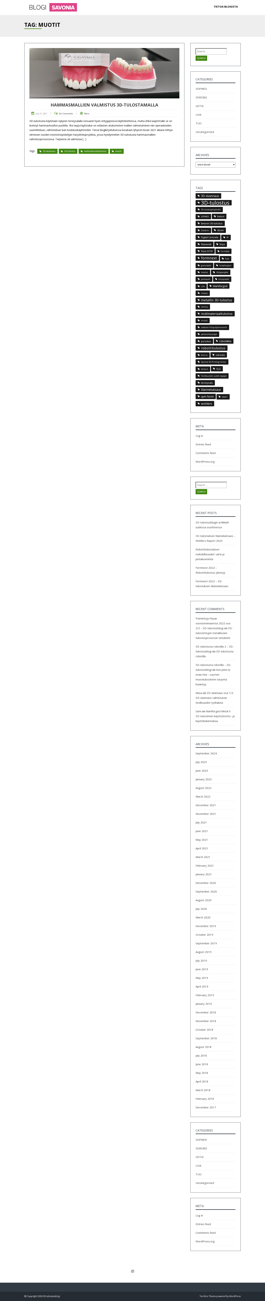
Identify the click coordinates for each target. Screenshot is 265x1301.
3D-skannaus (49, 151)
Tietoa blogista (226, 6)
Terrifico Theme (208, 1296)
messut (204, 293)
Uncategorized (205, 132)
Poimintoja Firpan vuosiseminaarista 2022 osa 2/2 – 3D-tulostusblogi (213, 623)
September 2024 (206, 753)
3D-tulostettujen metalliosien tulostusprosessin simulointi (214, 633)
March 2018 (203, 1090)
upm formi (207, 396)
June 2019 (202, 969)
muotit (118, 151)
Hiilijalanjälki (222, 272)
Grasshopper (225, 265)
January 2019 (204, 1003)
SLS (218, 369)
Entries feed (203, 444)
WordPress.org (205, 461)
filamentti (206, 244)
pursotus (206, 341)
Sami (198, 711)
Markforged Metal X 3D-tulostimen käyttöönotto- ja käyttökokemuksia (215, 716)
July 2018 (201, 1055)
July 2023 (201, 762)
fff (228, 237)
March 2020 (203, 917)
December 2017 (206, 1107)
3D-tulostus (69, 151)
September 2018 (206, 1038)
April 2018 (202, 1081)
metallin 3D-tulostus (216, 300)
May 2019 (202, 978)
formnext (209, 258)
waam (225, 397)
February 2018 (205, 1098)
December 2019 (206, 926)
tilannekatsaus (211, 390)
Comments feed (206, 453)
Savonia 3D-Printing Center (213, 362)
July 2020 (201, 909)
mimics (204, 307)
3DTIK (200, 106)
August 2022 (203, 788)
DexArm (205, 230)
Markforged (220, 286)
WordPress (235, 1296)
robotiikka (225, 341)
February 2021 (205, 865)
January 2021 (204, 874)
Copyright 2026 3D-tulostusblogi (43, 1296)
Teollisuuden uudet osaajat (213, 376)
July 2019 (201, 960)
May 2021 (202, 839)
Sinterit (204, 369)
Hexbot (204, 272)
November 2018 (206, 1021)
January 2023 (204, 779)
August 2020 (203, 900)
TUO (199, 123)
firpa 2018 (207, 251)
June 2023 (202, 770)
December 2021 (206, 805)
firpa (222, 244)
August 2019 (203, 952)
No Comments (66, 113)
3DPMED (201, 88)
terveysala (207, 382)
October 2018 (204, 1029)
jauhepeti (205, 279)
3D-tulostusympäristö (211, 209)
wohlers (206, 404)
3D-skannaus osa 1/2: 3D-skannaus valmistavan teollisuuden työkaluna (215, 697)
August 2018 (203, 1047)
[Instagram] (132, 1271)
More (86, 113)
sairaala (220, 355)
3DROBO (201, 97)
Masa (199, 693)
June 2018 (202, 1064)
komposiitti (223, 279)
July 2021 (201, 822)
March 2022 (203, 796)
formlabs (225, 251)
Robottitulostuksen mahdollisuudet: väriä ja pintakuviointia (210, 554)
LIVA (198, 114)
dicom (220, 230)
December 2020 (206, 883)
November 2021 (206, 814)
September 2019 (206, 943)
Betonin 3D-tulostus (212, 223)
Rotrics (204, 355)
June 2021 (202, 831)
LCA (203, 286)
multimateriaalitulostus (95, 151)
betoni (220, 216)
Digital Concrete (209, 237)
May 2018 (202, 1073)
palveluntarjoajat (209, 334)
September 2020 (206, 891)
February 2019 (205, 995)
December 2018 (206, 1012)
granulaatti (206, 265)
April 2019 (202, 986)
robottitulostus (213, 348)
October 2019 (204, 934)
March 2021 (203, 857)
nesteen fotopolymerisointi (214, 327)
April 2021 (202, 848)
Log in (199, 435)
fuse (227, 258)
